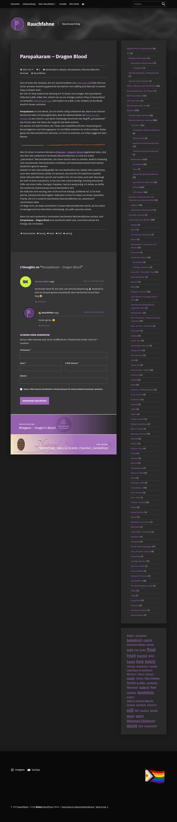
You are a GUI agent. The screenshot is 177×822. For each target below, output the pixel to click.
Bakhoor (134, 205)
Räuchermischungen (138, 58)
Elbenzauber (136, 313)
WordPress (48, 807)
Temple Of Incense (139, 576)
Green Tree (136, 340)
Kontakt (62, 4)
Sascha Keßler (42, 281)
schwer (130, 697)
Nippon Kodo (137, 448)
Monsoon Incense (138, 434)
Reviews (130, 110)
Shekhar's (135, 537)
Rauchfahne (40, 24)
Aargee (134, 225)
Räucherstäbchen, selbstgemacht (144, 73)
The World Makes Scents (142, 586)
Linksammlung (29, 4)
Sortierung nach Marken (139, 220)
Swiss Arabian (137, 571)
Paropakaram (74, 69)
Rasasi (134, 517)
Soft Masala (138, 192)
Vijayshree (135, 600)
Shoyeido (135, 541)
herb (52, 233)
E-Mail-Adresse (72, 363)
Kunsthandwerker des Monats (140, 91)
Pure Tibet (135, 497)
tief (60, 233)
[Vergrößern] (103, 146)
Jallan (133, 385)
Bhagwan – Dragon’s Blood (69, 152)
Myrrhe (139, 678)
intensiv (131, 666)
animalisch (140, 635)
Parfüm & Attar (136, 683)
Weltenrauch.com (42, 101)
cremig (147, 640)
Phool (133, 478)
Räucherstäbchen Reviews (140, 120)
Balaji (133, 287)
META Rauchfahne (135, 96)
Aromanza (135, 252)
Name (23, 363)
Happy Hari (136, 350)
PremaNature (137, 488)
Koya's (134, 414)
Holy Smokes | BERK (140, 370)
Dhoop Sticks (138, 138)
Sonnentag (135, 556)
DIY (128, 53)
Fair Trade (140, 650)
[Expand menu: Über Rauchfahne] (55, 4)
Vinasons (135, 605)
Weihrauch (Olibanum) (141, 720)
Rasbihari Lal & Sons (140, 522)
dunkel (150, 644)
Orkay (133, 453)
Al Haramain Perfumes (141, 234)
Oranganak (137, 68)
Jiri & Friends (137, 394)
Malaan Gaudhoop (139, 424)
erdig (130, 650)
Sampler (131, 692)
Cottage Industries (141, 267)
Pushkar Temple (138, 502)
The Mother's (136, 581)
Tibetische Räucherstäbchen (145, 151)
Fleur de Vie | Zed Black (141, 326)
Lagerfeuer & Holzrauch (139, 670)
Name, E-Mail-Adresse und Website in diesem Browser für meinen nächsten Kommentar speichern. (63, 389)
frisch (131, 655)
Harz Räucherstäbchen (143, 182)
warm (130, 716)
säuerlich (152, 705)
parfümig (152, 683)
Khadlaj (134, 404)
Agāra (133, 229)
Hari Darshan (137, 355)
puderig (144, 687)
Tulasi (133, 590)
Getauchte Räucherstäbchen (145, 174)
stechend (141, 705)
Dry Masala (138, 164)
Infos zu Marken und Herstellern (141, 86)
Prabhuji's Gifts (137, 483)
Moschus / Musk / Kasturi (140, 674)
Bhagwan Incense (138, 291)
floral (151, 649)
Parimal (134, 463)
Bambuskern (52, 69)
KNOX (133, 409)
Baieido (134, 282)
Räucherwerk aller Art (136, 105)
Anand (133, 239)
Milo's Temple (137, 429)
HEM (133, 360)
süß (130, 710)
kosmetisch (142, 666)
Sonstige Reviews (136, 215)
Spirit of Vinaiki (138, 566)
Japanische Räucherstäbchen (146, 143)
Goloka (134, 336)
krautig (153, 666)
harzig (42, 233)
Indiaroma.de (83, 83)
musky (131, 678)
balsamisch (134, 640)
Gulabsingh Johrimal (140, 345)
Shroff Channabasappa (141, 546)
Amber (130, 635)
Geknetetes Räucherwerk (142, 63)
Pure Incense (136, 492)
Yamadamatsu (137, 615)
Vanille (154, 710)
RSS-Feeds (74, 4)
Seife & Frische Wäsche (140, 701)
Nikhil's (134, 443)
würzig (69, 233)
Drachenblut (29, 233)
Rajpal (134, 507)
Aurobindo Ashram (139, 257)
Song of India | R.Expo (141, 551)
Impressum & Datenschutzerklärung (78, 807)
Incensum (135, 375)
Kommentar (25, 350)
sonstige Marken (138, 561)
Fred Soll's (135, 331)
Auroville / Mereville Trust (142, 272)
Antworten (42, 302)
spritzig (131, 705)
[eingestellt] (150, 726)
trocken (144, 710)
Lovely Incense (137, 419)
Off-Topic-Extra (133, 101)
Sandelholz (145, 692)
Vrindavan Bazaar (139, 610)
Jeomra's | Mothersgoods (142, 390)
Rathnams (135, 527)
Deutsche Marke (136, 644)
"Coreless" (135, 125)
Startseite (15, 4)
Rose (153, 687)
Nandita (134, 438)
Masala (62, 69)
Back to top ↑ (102, 807)
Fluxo (135, 169)
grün (151, 655)
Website (23, 376)
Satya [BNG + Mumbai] (141, 532)
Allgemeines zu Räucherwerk (140, 48)
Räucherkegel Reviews (139, 115)
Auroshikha (138, 262)
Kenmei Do (135, 399)
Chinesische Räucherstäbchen (146, 130)
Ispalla (134, 380)
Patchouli (132, 687)
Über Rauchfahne (46, 4)
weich (140, 716)
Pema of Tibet (137, 473)
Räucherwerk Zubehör (139, 81)
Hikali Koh (135, 365)
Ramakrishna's (137, 512)
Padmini (134, 458)
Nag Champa (152, 678)
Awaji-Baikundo (138, 277)
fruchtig (142, 656)
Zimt (140, 726)
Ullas (133, 595)
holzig (150, 661)
